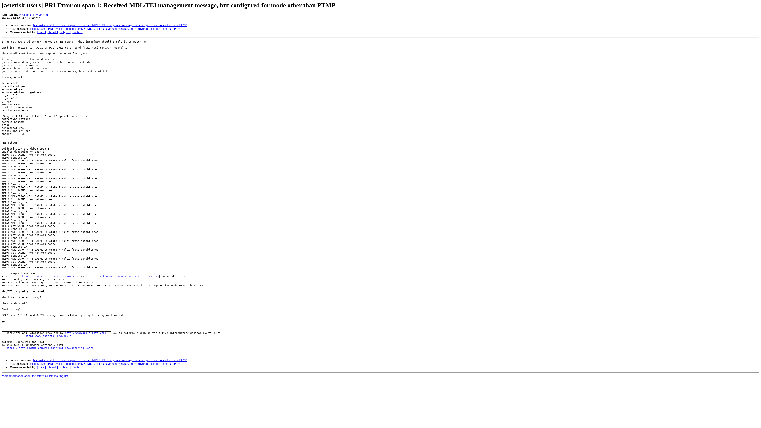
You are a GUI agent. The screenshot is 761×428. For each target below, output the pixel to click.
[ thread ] (52, 32)
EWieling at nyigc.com (33, 14)
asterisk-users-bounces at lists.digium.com (44, 276)
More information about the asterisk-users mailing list (35, 376)
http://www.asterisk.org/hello (48, 335)
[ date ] (41, 32)
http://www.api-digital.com (85, 333)
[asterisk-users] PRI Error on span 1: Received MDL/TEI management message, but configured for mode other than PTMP (110, 25)
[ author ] (77, 32)
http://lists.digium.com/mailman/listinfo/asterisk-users (50, 347)
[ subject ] (65, 32)
